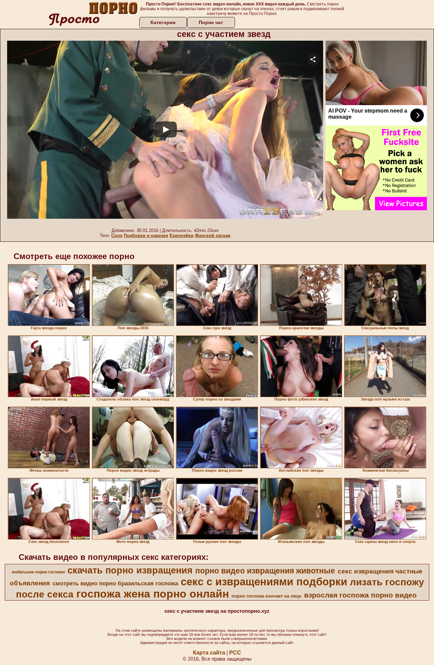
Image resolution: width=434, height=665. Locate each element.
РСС (235, 653)
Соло (116, 235)
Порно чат (211, 22)
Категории (163, 22)
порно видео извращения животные (265, 570)
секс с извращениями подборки (264, 581)
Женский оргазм (213, 235)
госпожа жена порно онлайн (152, 594)
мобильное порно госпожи (38, 572)
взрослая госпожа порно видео (360, 595)
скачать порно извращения (130, 570)
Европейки (182, 235)
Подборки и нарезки (146, 235)
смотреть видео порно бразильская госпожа (115, 583)
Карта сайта (209, 653)
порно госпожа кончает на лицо (266, 596)
